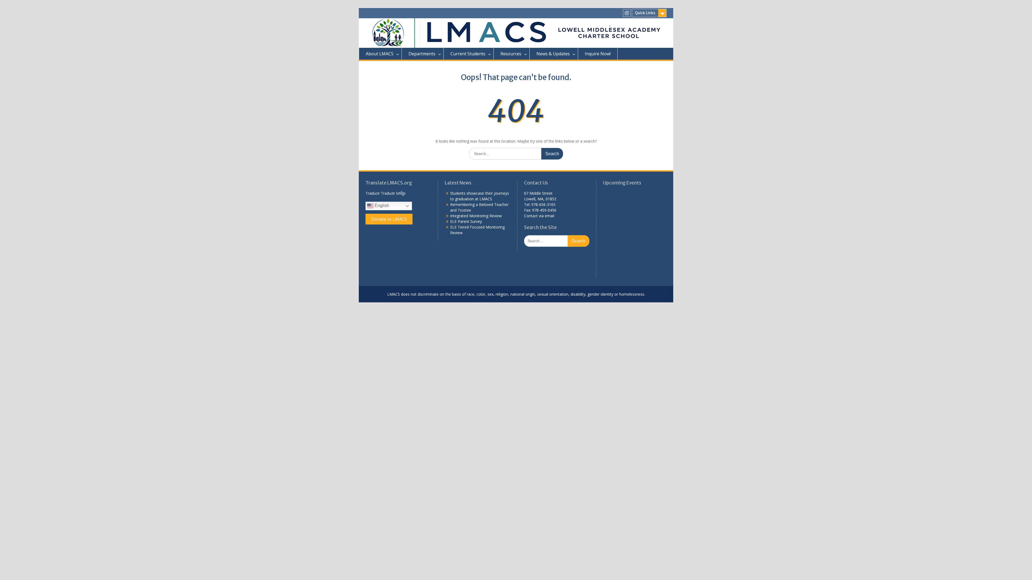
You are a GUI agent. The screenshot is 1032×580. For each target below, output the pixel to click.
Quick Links (645, 12)
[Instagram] (627, 13)
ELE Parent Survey (466, 221)
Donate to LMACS (389, 219)
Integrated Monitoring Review (476, 215)
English (381, 205)
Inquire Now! (598, 54)
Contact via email (539, 215)
